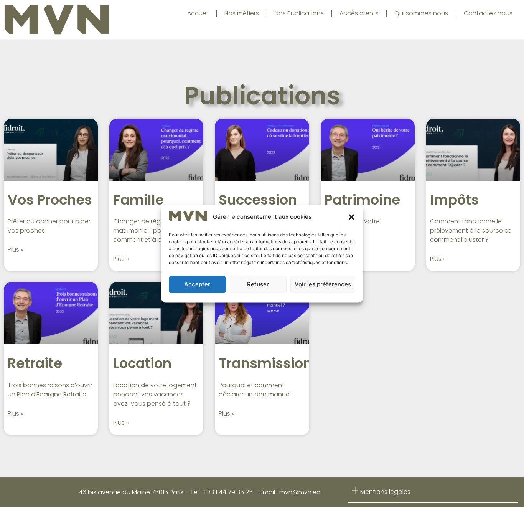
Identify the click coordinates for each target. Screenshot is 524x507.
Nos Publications (299, 13)
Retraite (35, 363)
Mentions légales (385, 491)
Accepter (197, 284)
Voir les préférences (323, 284)
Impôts (454, 200)
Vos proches (50, 200)
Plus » (15, 249)
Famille (138, 200)
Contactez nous (488, 13)
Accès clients (359, 13)
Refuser (258, 284)
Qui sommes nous (421, 13)
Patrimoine (362, 200)
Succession (258, 200)
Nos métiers (241, 13)
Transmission (265, 363)
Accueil (198, 13)
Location (142, 363)
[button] (351, 217)
